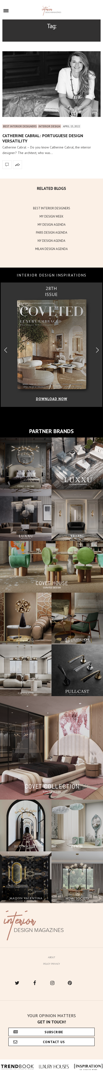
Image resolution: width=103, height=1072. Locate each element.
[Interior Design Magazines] (51, 11)
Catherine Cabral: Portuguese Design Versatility (42, 138)
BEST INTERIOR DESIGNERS (51, 208)
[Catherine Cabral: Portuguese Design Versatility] (51, 84)
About (51, 957)
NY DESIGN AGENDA (51, 241)
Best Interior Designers (19, 126)
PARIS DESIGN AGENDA (51, 233)
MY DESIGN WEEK (51, 216)
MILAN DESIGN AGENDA (51, 249)
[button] (97, 350)
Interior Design (49, 126)
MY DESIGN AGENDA (52, 225)
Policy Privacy (51, 963)
